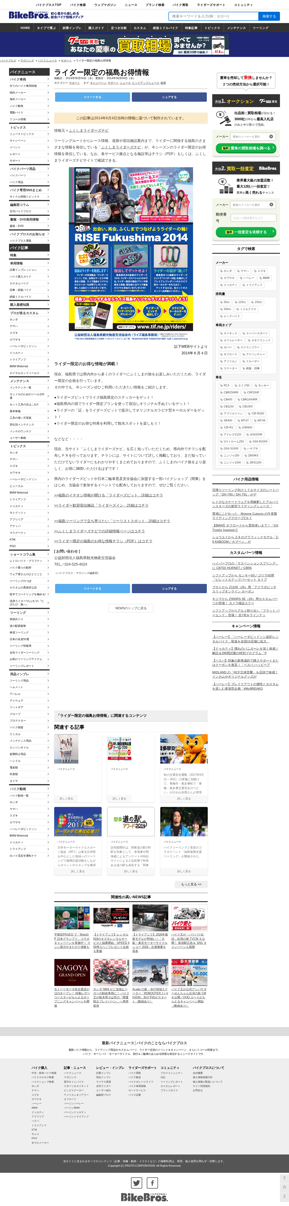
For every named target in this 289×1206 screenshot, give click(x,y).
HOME (25, 28)
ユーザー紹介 (103, 1090)
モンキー (263, 385)
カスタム (140, 28)
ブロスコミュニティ (172, 1073)
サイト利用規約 (201, 1086)
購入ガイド (96, 28)
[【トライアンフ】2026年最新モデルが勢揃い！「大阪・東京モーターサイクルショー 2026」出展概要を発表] (150, 917)
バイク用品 (16, 182)
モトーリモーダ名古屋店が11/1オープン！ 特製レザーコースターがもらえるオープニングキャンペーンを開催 (72, 997)
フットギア (16, 707)
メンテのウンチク (20, 431)
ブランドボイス (169, 1090)
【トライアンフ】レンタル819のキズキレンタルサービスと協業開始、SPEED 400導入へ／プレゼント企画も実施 (111, 943)
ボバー (228, 347)
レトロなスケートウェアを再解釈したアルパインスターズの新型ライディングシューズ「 (245, 504)
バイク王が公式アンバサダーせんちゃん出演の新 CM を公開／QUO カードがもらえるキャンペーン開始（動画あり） (189, 997)
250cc (227, 309)
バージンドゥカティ (75, 1112)
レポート (15, 154)
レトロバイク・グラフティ (26, 560)
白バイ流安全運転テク (23, 855)
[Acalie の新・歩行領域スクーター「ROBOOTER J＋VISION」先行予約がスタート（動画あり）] (150, 972)
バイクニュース (47, 60)
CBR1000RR (249, 399)
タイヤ (14, 781)
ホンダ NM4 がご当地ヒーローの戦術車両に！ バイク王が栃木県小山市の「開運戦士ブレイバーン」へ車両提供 (111, 997)
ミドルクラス (248, 309)
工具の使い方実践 (20, 417)
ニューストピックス (22, 134)
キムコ (35, 1134)
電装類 (14, 767)
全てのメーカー (40, 1142)
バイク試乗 (134, 1094)
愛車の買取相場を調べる (246, 148)
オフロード (230, 354)
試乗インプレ (72, 28)
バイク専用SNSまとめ (26, 190)
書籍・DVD (17, 226)
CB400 (228, 399)
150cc (258, 302)
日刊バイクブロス (20, 211)
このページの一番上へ (284, 1178)
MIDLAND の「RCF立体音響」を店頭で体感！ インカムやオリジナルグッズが (245, 674)
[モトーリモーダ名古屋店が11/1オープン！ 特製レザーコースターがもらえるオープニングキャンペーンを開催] (72, 972)
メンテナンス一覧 (20, 387)
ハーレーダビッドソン (23, 346)
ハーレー (248, 278)
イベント (15, 147)
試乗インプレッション (23, 269)
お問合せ (198, 1090)
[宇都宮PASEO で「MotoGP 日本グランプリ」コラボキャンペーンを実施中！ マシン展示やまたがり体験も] (72, 917)
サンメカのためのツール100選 (27, 396)
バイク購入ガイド (20, 276)
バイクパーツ (18, 175)
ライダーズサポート (211, 5)
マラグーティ (18, 532)
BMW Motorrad (19, 366)
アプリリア (16, 519)
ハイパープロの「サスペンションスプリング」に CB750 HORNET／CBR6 (245, 566)
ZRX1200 (255, 462)
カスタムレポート (170, 1086)
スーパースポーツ (257, 333)
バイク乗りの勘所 (20, 567)
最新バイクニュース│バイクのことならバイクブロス (144, 1043)
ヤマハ (14, 326)
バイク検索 (78, 5)
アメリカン (230, 361)
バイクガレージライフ (140, 1081)
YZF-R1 (228, 427)
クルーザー (253, 361)
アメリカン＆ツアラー (76, 1094)
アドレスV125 (232, 434)
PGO (13, 546)
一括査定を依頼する (246, 232)
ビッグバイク (232, 316)
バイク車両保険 (137, 1086)
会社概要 (198, 1073)
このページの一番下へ (284, 1197)
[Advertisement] (131, 663)
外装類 (14, 774)
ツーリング (261, 28)
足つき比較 (119, 28)
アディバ (15, 526)
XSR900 (247, 427)
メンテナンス (236, 28)
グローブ (15, 714)
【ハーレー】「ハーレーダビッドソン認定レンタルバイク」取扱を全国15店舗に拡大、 (245, 639)
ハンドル (15, 760)
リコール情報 (18, 119)
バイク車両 (18, 79)
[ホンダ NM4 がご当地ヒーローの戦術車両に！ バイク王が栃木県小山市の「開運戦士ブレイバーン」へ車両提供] (111, 972)
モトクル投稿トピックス (25, 196)
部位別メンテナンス (22, 424)
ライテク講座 (103, 1081)
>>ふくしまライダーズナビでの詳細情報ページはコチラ (99, 531)
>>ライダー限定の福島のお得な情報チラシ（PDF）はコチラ (103, 541)
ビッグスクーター (74, 1090)
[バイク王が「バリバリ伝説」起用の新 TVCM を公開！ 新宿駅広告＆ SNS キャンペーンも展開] (189, 917)
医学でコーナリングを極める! (28, 594)
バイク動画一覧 (19, 795)
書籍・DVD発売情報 (24, 219)
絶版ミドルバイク (165, 28)
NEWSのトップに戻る (131, 608)
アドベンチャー (255, 354)
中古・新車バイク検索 (44, 1073)
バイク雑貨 (16, 727)
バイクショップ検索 (43, 1081)
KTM (12, 539)
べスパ (35, 1120)
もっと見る (189, 884)
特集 (13, 255)
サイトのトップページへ (284, 1188)
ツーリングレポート (22, 666)
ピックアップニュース (145, 83)
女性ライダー (103, 1086)
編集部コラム (19, 205)
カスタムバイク (19, 283)
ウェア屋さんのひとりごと (26, 574)
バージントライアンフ (76, 1116)
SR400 (228, 420)
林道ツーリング (19, 632)
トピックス (212, 28)
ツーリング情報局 (20, 645)
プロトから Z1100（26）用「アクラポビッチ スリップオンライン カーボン (244, 589)
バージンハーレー (74, 1103)
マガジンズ (27, 60)
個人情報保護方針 (203, 1077)
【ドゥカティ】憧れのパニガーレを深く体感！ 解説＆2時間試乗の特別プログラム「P (245, 651)
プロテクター (18, 720)
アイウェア (16, 700)
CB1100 (229, 406)
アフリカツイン (233, 413)
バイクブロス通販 (20, 240)
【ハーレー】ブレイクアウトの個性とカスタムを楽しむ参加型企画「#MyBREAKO (245, 686)
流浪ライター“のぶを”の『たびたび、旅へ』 (27, 602)
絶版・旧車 (253, 368)
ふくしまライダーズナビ (89, 130)
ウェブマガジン (105, 5)
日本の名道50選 (19, 639)
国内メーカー (18, 92)
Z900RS (253, 455)
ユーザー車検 (18, 438)
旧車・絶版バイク (20, 290)
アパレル (15, 694)
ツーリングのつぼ (20, 581)
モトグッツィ (18, 512)
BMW (266, 278)
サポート (66, 60)
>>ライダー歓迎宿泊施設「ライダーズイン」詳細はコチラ (101, 505)
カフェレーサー (233, 340)
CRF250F (253, 392)
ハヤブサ (252, 448)
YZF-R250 (258, 413)
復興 (163, 83)
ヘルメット (16, 687)
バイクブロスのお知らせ (27, 234)
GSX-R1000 (260, 441)
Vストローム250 (234, 441)
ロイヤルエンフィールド (25, 373)
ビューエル (16, 486)
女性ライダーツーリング (25, 652)
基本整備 (15, 411)
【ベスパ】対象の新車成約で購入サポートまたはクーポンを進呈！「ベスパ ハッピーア (245, 663)
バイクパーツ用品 (22, 169)
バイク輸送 (134, 1077)
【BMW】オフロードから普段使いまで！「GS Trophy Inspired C (245, 528)
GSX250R (256, 434)
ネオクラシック (261, 340)
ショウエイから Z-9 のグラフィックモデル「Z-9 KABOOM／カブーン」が (245, 539)
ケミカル (15, 734)
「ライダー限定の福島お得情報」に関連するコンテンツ (101, 715)
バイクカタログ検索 (43, 1077)
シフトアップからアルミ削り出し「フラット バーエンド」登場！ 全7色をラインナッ (246, 613)
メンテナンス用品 (20, 740)
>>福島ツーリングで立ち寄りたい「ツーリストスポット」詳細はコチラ (112, 521)
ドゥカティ (16, 353)
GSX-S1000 (231, 448)
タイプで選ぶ (46, 28)
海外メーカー (18, 99)
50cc (227, 302)
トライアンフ (18, 359)
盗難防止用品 (18, 754)
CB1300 (247, 406)
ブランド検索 (155, 5)
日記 (163, 1077)
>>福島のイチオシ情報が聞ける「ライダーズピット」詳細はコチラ (108, 495)
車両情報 (16, 263)
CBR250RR (231, 392)
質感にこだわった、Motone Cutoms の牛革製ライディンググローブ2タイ (244, 516)
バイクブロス (8, 60)
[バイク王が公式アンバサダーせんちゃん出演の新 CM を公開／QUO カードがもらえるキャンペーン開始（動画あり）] (189, 972)
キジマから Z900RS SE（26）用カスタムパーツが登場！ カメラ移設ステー (245, 601)
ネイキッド (230, 333)
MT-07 (245, 420)
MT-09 (261, 420)
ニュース (131, 5)
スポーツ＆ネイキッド (76, 1086)
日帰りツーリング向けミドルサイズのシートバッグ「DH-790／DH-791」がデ (245, 492)
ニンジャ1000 (232, 462)
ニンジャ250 (231, 455)
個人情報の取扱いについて (208, 1081)
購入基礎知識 (19, 304)
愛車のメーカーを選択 (246, 136)
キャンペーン (18, 140)
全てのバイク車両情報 (23, 85)
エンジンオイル (19, 747)
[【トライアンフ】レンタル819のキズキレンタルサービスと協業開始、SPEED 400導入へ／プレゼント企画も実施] (111, 917)
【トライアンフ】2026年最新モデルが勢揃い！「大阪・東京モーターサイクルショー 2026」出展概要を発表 (150, 943)
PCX (226, 385)
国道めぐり (16, 619)
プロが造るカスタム (24, 313)
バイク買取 (181, 5)
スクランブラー (250, 347)
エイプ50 (243, 385)
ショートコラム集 (22, 554)
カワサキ (15, 339)
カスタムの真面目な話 (23, 587)
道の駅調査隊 (18, 626)
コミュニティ (243, 5)
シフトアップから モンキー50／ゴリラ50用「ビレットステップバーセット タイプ (243, 578)
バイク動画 (16, 106)
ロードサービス (137, 1090)
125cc (242, 302)
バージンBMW (72, 1107)
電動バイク (16, 112)
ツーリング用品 (19, 680)
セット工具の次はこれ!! (24, 404)
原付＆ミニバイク (74, 1081)
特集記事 (191, 28)
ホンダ (14, 319)
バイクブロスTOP (49, 5)
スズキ (14, 332)
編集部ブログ (103, 1094)
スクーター (230, 368)
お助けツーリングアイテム (26, 659)
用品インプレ (19, 674)
